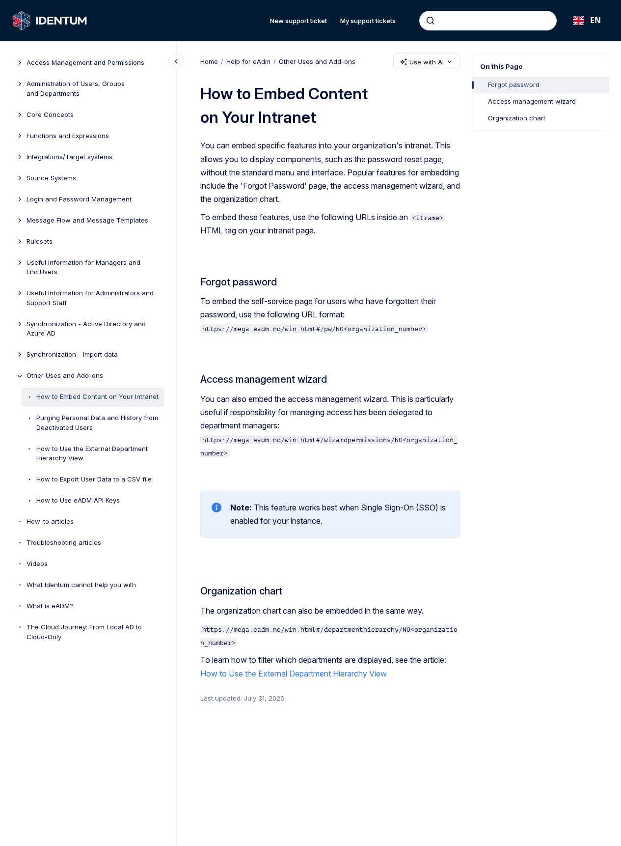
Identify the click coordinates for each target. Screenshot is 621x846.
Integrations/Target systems (69, 157)
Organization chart (516, 118)
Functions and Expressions (68, 136)
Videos (37, 564)
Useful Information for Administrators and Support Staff (90, 298)
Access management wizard (532, 101)
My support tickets (368, 21)
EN (595, 20)
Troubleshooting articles (64, 543)
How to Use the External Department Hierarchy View (92, 453)
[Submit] (430, 20)
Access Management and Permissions (85, 63)
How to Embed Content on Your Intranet (97, 397)
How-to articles (50, 522)
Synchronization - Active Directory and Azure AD (86, 329)
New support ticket (298, 21)
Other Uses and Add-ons (65, 376)
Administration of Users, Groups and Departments (76, 89)
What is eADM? (50, 606)
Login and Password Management (79, 199)
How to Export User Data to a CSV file (94, 479)
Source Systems (51, 178)
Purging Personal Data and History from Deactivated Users (97, 423)
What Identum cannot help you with (81, 585)
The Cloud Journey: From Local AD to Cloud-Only (84, 632)
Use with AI (426, 62)
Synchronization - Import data (72, 355)
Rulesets (40, 241)
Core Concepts (50, 114)
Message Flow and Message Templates (87, 220)
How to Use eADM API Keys (78, 501)
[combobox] (488, 20)
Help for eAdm (248, 61)
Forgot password (514, 84)
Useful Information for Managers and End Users (83, 267)
